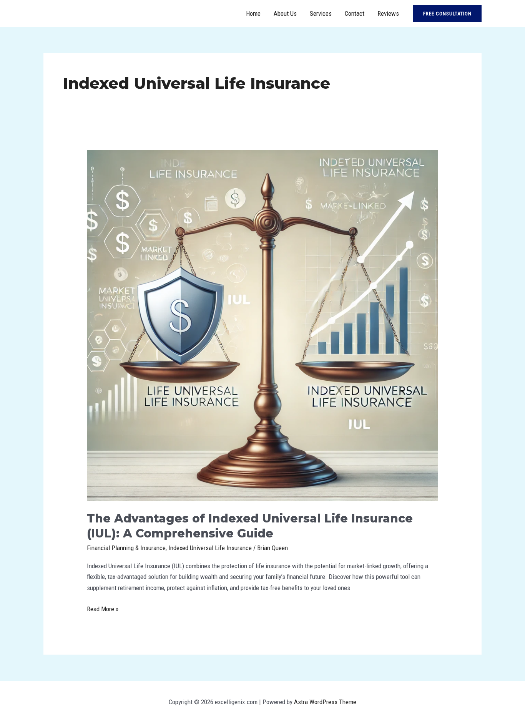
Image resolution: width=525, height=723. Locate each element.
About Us (285, 13)
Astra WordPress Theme (325, 702)
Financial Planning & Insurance (126, 548)
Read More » (102, 610)
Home (253, 13)
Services (321, 13)
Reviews (388, 13)
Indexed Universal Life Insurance (210, 548)
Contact (354, 13)
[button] (447, 13)
